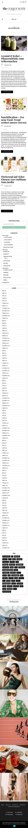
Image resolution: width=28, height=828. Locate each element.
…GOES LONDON (7, 239)
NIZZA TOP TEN (7, 277)
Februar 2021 (5, 423)
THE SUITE (11, 114)
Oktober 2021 (5, 403)
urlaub (15, 588)
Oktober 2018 (5, 493)
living (21, 575)
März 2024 (4, 330)
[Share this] (2, 68)
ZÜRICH (5, 280)
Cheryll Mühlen (8, 64)
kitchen (4, 575)
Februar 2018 (5, 512)
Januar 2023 (5, 365)
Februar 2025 (5, 303)
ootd (8, 581)
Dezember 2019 (6, 458)
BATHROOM (7, 173)
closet (19, 559)
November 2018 (5, 490)
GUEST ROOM (6, 260)
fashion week (5, 567)
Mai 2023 (4, 355)
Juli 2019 (4, 470)
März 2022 (4, 390)
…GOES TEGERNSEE (8, 244)
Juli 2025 (4, 290)
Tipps (21, 586)
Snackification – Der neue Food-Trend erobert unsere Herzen (13, 120)
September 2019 (6, 465)
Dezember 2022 (5, 368)
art (12, 556)
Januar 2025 (5, 305)
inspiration (7, 570)
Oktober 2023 (5, 343)
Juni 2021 (4, 413)
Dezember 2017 (5, 517)
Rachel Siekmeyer (9, 125)
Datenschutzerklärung (14, 806)
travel (4, 589)
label (9, 575)
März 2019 (4, 480)
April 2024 (4, 328)
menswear (11, 578)
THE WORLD (5, 268)
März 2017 (4, 540)
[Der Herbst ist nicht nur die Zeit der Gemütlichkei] (14, 620)
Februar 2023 (5, 363)
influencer (21, 567)
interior (13, 573)
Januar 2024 (5, 335)
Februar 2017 (5, 542)
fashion (19, 565)
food (11, 567)
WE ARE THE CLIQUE (8, 247)
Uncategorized (5, 282)
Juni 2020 (4, 443)
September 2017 (6, 525)
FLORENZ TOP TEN (8, 270)
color (17, 561)
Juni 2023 (4, 353)
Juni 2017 (4, 532)
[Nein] (26, 824)
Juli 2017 (4, 530)
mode (16, 578)
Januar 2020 (5, 455)
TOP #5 (6, 258)
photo (13, 580)
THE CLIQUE (5, 235)
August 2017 (5, 527)
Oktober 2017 (5, 522)
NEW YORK (5, 275)
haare (16, 567)
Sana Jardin (22, 198)
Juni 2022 (4, 383)
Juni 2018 (4, 502)
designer (12, 564)
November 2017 (5, 520)
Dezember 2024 (6, 308)
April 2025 (4, 298)
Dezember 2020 (6, 428)
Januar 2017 (5, 545)
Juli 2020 (4, 440)
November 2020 (6, 430)
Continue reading (7, 91)
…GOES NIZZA (6, 242)
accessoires (6, 556)
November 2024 (6, 310)
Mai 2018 (4, 505)
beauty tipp (5, 559)
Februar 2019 (5, 483)
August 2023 (5, 348)
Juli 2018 (4, 500)
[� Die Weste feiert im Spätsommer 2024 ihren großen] (14, 648)
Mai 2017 (4, 535)
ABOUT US (8, 804)
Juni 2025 (4, 293)
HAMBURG (5, 272)
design (5, 565)
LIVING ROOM (6, 265)
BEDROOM (6, 254)
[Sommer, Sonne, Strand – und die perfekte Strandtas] (14, 787)
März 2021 (4, 420)
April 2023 (4, 358)
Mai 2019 (4, 475)
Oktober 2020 (5, 433)
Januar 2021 (5, 425)
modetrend (21, 578)
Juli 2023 (4, 350)
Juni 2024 (4, 323)
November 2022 (5, 370)
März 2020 (4, 450)
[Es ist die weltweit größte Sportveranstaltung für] (14, 731)
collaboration (5, 561)
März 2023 (4, 360)
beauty (17, 556)
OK (14, 826)
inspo (15, 570)
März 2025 (4, 300)
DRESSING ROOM (7, 256)
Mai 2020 (4, 445)
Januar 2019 (5, 485)
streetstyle (19, 583)
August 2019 (5, 468)
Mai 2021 (4, 415)
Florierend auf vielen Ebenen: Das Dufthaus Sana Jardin (13, 179)
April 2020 (4, 448)
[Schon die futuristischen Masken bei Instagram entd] (14, 675)
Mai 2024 (4, 325)
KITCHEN (6, 114)
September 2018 (6, 495)
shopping (6, 583)
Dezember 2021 (5, 398)
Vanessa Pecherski (9, 184)
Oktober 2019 (5, 463)
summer (10, 586)
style (4, 586)
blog (14, 559)
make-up (5, 578)
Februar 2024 (5, 333)
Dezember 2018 (5, 488)
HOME (2, 804)
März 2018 (4, 510)
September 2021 (6, 405)
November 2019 (5, 460)
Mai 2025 (4, 295)
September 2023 (6, 345)
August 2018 (5, 498)
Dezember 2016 (6, 547)
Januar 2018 (5, 515)
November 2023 (5, 340)
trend (10, 589)
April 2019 (4, 478)
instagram (6, 572)
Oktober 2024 (5, 313)
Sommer (13, 583)
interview (18, 572)
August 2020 (5, 438)
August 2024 (5, 318)
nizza (4, 580)
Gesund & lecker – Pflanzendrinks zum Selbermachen (12, 58)
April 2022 (4, 388)
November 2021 (5, 400)
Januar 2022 (5, 395)
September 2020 (6, 435)
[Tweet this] (4, 68)
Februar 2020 (5, 453)
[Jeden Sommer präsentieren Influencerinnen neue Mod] (14, 703)
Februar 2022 (5, 393)
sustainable (16, 586)
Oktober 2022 (5, 373)
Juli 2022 (4, 380)
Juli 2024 (4, 320)
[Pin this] (6, 68)
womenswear (6, 591)
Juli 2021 (4, 410)
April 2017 (4, 537)
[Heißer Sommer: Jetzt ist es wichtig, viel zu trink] (14, 759)
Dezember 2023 (5, 338)
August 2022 (5, 378)
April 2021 (4, 418)
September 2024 (6, 315)
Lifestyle (15, 575)
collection (12, 561)
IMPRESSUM (22, 804)
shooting (18, 580)
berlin (10, 559)
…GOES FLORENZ (7, 237)
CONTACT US (15, 804)
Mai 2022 (4, 385)
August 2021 (5, 408)
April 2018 (4, 507)
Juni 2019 (4, 473)
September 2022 (6, 375)
